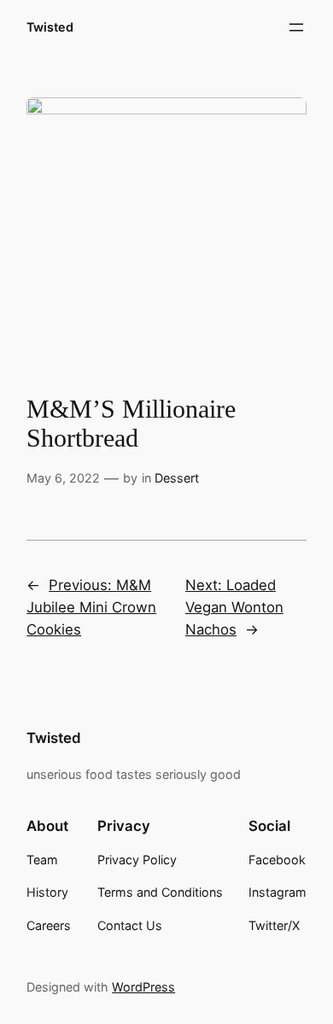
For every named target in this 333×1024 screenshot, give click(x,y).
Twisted (49, 27)
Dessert (177, 478)
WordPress (143, 987)
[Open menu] (296, 27)
